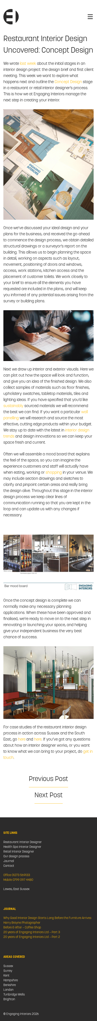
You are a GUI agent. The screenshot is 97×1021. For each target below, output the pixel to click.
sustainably (13, 406)
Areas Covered (14, 957)
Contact (8, 866)
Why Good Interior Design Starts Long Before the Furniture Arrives (47, 918)
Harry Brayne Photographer (21, 923)
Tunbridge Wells (14, 994)
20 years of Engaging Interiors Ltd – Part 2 (31, 937)
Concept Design (68, 82)
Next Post (49, 795)
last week (27, 64)
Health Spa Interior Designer (22, 847)
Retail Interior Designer (18, 851)
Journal (8, 861)
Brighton (9, 999)
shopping (54, 473)
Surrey (7, 971)
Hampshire (10, 980)
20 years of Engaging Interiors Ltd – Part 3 (31, 932)
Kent (6, 975)
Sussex (8, 966)
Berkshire (9, 985)
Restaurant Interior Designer (22, 842)
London (8, 990)
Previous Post (48, 779)
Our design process (16, 856)
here (21, 740)
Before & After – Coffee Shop (22, 927)
